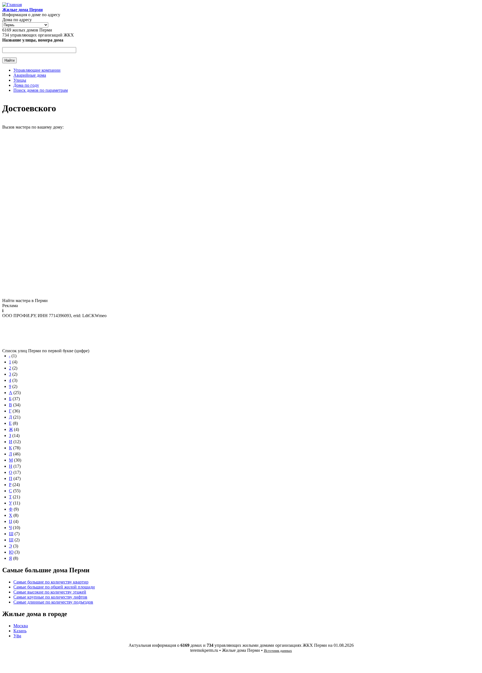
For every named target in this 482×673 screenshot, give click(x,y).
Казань (19, 630)
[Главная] (12, 4)
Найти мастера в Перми (25, 300)
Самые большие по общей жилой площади (54, 587)
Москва (20, 625)
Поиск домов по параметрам (40, 90)
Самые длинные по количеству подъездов (53, 602)
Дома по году (26, 85)
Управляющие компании (37, 70)
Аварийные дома (29, 75)
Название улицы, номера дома (32, 40)
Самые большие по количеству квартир (50, 582)
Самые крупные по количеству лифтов (50, 597)
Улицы (19, 80)
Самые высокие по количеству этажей (49, 592)
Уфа (17, 635)
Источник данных (278, 650)
